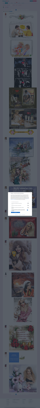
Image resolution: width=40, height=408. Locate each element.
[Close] (30, 193)
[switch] (28, 203)
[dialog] (20, 204)
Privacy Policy (23, 214)
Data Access (20, 214)
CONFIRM (15, 212)
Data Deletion (16, 214)
